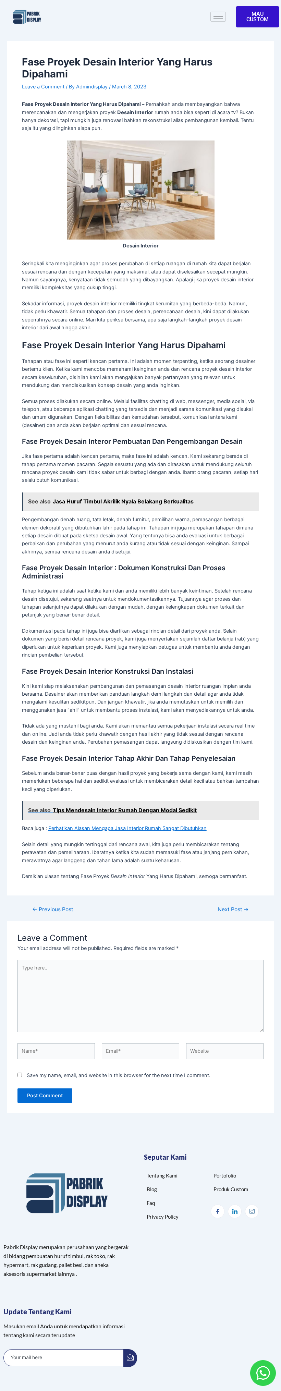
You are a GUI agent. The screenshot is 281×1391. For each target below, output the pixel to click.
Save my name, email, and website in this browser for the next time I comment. (118, 1075)
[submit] (130, 1358)
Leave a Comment (43, 87)
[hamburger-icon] (218, 17)
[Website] (225, 1052)
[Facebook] (217, 1211)
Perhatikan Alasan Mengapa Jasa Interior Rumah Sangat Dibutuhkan (127, 828)
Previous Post (52, 909)
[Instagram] (252, 1211)
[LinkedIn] (235, 1211)
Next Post (233, 909)
